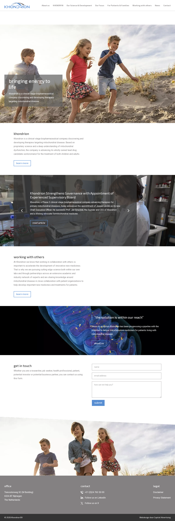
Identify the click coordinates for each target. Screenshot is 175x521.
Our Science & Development (79, 5)
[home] (17, 5)
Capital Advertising (162, 517)
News (157, 5)
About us (46, 5)
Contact (167, 5)
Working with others (142, 5)
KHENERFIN (58, 5)
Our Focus (99, 5)
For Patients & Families (118, 5)
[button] (22, 210)
